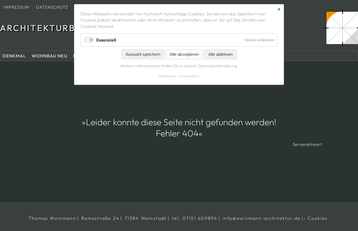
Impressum (16, 7)
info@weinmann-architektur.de (262, 218)
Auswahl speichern (143, 54)
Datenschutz (52, 7)
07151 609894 (200, 218)
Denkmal (14, 56)
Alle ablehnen (220, 54)
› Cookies (316, 218)
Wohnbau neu (49, 56)
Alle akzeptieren (184, 54)
